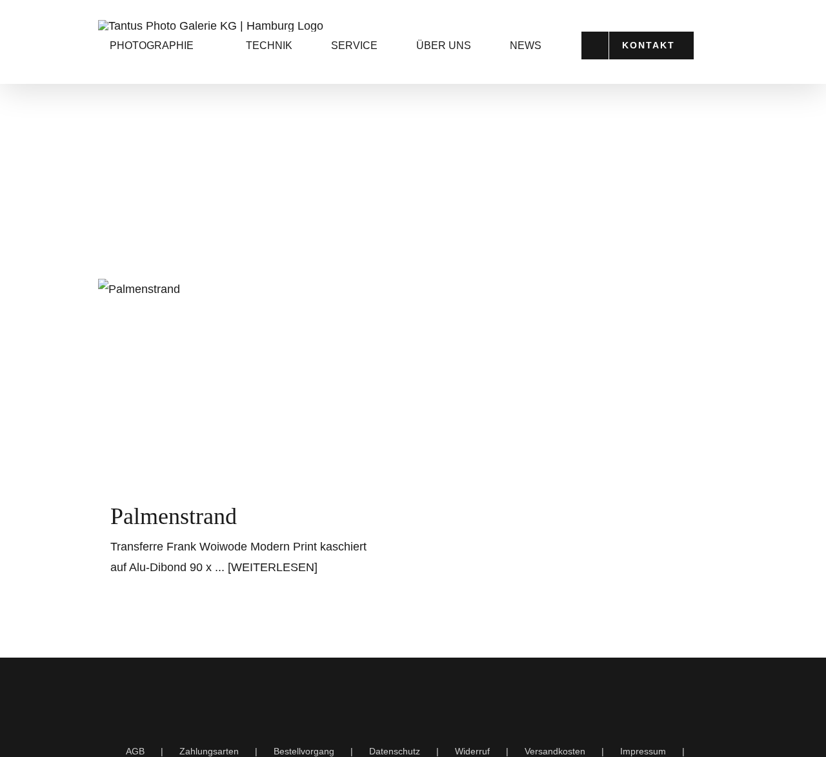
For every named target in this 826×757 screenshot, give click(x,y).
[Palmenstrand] (247, 378)
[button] (160, 136)
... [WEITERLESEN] (266, 567)
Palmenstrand (173, 516)
